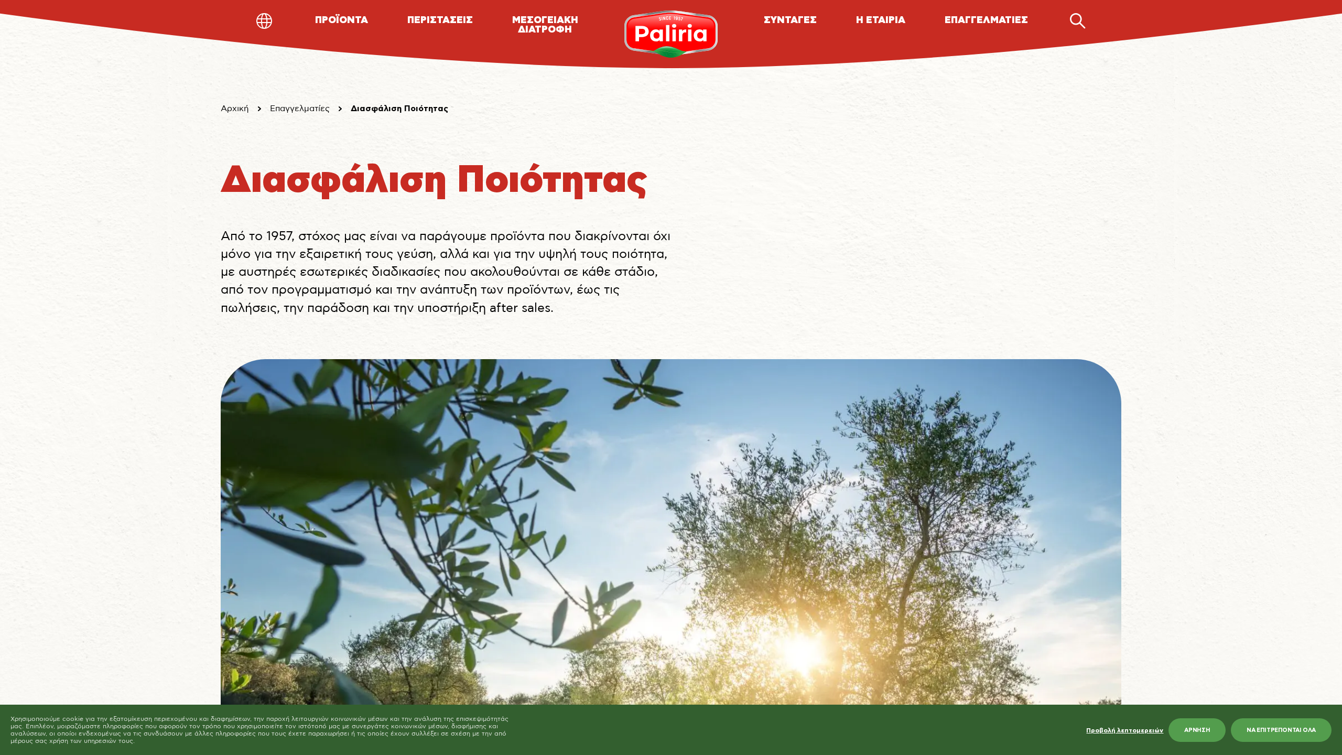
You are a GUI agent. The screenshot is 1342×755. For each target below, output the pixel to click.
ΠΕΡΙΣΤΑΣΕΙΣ (440, 20)
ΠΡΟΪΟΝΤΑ (341, 20)
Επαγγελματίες (300, 108)
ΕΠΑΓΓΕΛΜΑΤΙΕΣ (986, 20)
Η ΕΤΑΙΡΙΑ (880, 20)
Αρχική (235, 108)
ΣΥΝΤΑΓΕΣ (790, 20)
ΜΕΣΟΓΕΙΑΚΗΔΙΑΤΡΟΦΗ (545, 25)
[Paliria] (671, 34)
